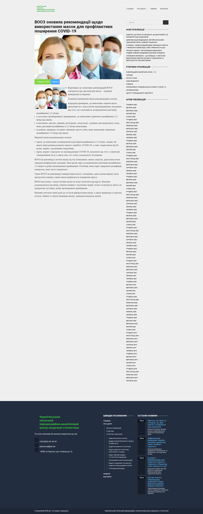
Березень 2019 (131, 360)
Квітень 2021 (131, 285)
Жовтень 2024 (131, 162)
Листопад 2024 (132, 159)
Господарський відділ (117, 468)
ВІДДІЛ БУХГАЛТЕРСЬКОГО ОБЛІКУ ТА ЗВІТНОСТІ (121, 442)
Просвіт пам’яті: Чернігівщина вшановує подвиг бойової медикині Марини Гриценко (145, 52)
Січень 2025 (130, 153)
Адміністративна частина (118, 438)
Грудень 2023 (131, 192)
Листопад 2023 (132, 195)
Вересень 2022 (132, 237)
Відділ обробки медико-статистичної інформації (117, 456)
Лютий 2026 (131, 113)
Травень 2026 (131, 105)
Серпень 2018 (131, 381)
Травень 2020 (131, 318)
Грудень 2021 (131, 261)
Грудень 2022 (131, 228)
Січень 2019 (130, 366)
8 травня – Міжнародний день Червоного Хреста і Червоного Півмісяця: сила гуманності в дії (147, 46)
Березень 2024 (131, 183)
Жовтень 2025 (131, 125)
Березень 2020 (131, 324)
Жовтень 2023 (131, 198)
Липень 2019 (131, 348)
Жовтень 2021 (131, 267)
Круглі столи (131, 78)
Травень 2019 (131, 354)
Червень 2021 (131, 279)
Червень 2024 (131, 174)
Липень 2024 (131, 171)
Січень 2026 (130, 117)
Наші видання (132, 81)
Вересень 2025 (132, 129)
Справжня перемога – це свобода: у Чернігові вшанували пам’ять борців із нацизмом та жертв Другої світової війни (145, 58)
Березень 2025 (131, 147)
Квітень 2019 (131, 357)
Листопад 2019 (132, 336)
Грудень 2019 (131, 333)
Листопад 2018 (132, 372)
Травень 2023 (131, 213)
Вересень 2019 (132, 342)
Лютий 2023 (131, 222)
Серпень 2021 (131, 273)
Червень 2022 (131, 246)
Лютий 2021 (131, 291)
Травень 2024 (131, 177)
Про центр (141, 9)
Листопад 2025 (132, 123)
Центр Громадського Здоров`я (139, 93)
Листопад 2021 (132, 264)
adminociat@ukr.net (47, 446)
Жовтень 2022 (131, 234)
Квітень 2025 (131, 144)
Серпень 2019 (131, 345)
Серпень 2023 (131, 204)
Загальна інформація (113, 428)
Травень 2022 (131, 249)
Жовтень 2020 (131, 303)
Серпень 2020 (131, 309)
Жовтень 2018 (131, 375)
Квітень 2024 (131, 180)
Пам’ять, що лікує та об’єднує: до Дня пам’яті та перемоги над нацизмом (147, 36)
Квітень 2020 (131, 321)
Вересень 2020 (132, 306)
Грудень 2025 (131, 119)
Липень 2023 (131, 207)
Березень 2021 (131, 288)
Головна (130, 9)
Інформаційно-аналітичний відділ (121, 460)
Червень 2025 (131, 138)
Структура (110, 431)
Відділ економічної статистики (120, 446)
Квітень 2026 (131, 107)
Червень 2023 (131, 210)
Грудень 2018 (131, 369)
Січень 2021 (130, 294)
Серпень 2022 (131, 240)
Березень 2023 (131, 219)
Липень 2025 (131, 135)
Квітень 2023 (131, 216)
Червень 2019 (131, 351)
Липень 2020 (131, 312)
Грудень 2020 (131, 297)
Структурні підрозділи (114, 434)
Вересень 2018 (132, 378)
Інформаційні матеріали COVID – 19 (141, 72)
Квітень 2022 (131, 252)
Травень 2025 (131, 141)
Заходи (129, 75)
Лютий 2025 (131, 150)
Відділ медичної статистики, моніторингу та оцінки (119, 451)
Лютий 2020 (131, 327)
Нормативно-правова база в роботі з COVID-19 (146, 87)
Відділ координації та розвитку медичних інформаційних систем (120, 464)
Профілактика (132, 90)
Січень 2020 (130, 330)
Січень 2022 (130, 258)
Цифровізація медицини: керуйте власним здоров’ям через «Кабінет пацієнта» (145, 41)
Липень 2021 (131, 276)
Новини (153, 9)
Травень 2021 (131, 282)
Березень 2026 (131, 111)
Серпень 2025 (131, 132)
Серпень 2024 (131, 168)
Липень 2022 (131, 243)
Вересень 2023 (132, 201)
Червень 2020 (131, 315)
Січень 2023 (130, 225)
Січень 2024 (130, 189)
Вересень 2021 (132, 270)
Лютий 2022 (131, 255)
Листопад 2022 (132, 231)
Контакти (164, 9)
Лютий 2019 (131, 363)
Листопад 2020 (132, 300)
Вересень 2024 (132, 165)
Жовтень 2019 (131, 339)
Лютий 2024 (131, 186)
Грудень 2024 (131, 156)
